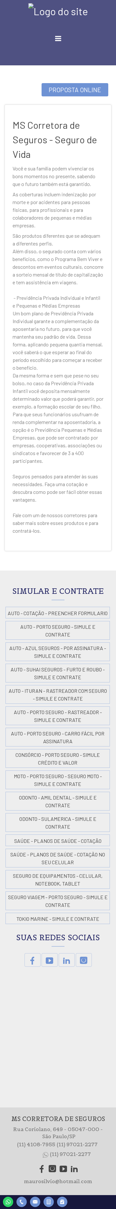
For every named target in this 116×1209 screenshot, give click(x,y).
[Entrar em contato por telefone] (21, 1202)
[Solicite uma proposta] (49, 1201)
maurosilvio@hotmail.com (58, 1181)
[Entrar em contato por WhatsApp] (8, 1201)
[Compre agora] (62, 1201)
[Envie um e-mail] (35, 1201)
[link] (32, 960)
